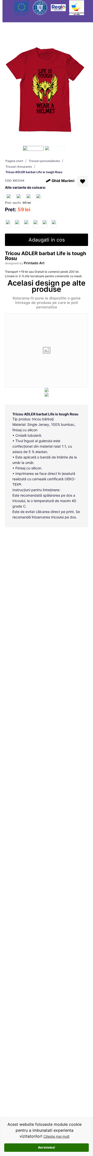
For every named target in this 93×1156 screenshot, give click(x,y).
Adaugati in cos (47, 240)
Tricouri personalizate (44, 161)
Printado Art (34, 263)
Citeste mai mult (56, 1136)
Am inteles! (46, 1147)
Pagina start (14, 161)
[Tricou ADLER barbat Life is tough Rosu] (8, 223)
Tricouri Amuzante (18, 166)
